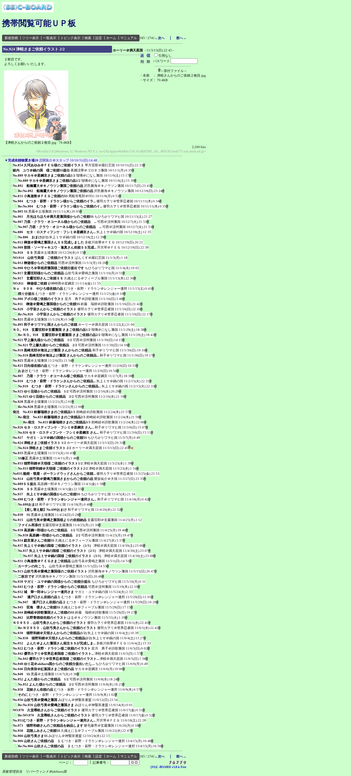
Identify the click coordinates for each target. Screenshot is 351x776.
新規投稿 (11, 38)
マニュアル (128, 38)
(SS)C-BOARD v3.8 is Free (168, 767)
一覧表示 (49, 38)
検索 (88, 38)
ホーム (111, 38)
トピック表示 (70, 38)
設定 (98, 38)
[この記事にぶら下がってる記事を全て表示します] (10, 167)
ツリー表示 (30, 38)
